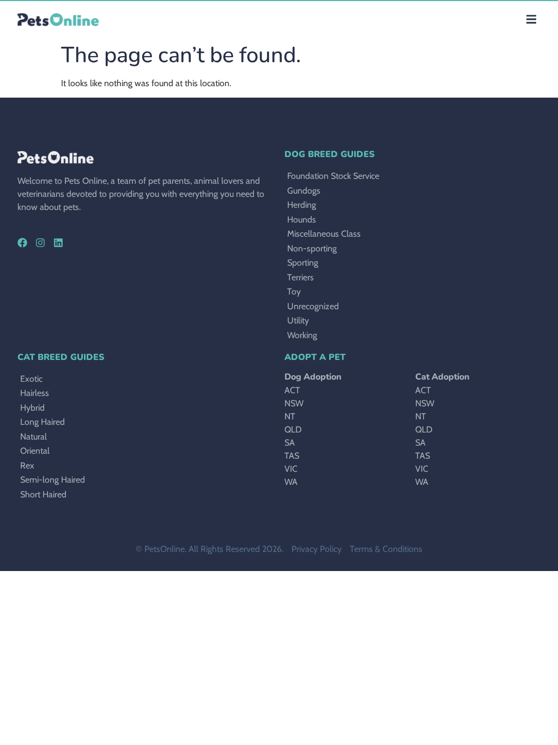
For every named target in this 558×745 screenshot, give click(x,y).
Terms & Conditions (386, 549)
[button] (531, 19)
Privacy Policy (317, 549)
